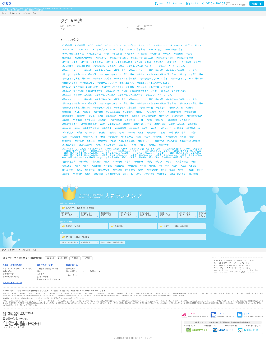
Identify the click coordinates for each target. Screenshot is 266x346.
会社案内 (194, 3)
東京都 (50, 258)
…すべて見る (71, 275)
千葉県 (75, 258)
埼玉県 (87, 258)
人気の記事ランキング (12, 282)
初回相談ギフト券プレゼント (49, 279)
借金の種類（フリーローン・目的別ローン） (84, 271)
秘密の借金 (7, 271)
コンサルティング (45, 265)
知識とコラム (72, 265)
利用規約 (134, 338)
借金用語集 (70, 269)
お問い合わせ (42, 277)
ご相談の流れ (177, 3)
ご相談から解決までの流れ (48, 269)
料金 (161, 3)
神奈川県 (62, 258)
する (256, 3)
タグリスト (26, 13)
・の (17, 269)
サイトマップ (146, 338)
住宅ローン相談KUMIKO (11, 13)
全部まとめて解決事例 (12, 265)
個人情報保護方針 (121, 338)
